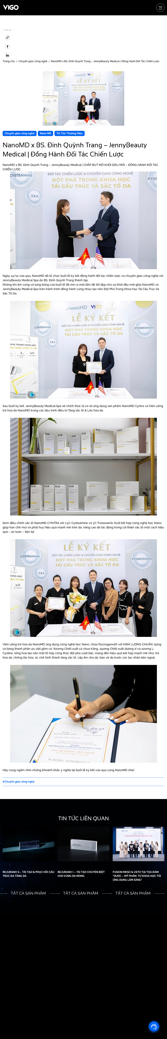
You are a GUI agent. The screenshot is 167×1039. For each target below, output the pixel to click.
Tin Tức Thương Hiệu (69, 133)
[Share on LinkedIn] (7, 55)
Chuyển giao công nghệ (20, 133)
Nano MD (45, 133)
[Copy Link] (7, 37)
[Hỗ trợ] (154, 1026)
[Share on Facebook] (7, 46)
